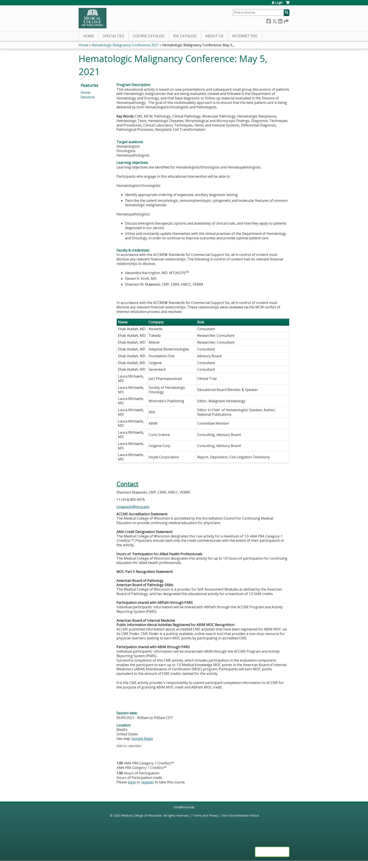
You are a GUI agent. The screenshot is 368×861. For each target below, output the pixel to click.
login (132, 782)
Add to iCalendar (140, 752)
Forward (286, 20)
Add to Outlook (150, 752)
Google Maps (142, 738)
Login (279, 2)
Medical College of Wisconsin (141, 815)
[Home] (92, 18)
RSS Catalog (185, 35)
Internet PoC (245, 35)
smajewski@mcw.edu (133, 506)
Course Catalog (148, 35)
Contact (127, 484)
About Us (214, 35)
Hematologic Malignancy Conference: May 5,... (198, 45)
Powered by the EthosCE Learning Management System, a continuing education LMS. (272, 852)
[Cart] (287, 4)
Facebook (268, 20)
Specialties (113, 35)
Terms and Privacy (205, 815)
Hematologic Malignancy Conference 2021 (125, 45)
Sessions (88, 97)
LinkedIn (280, 20)
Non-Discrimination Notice (240, 815)
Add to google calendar (120, 752)
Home (88, 35)
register (147, 782)
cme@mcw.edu (184, 807)
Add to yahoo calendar (130, 752)
